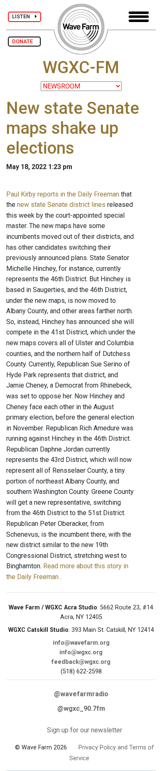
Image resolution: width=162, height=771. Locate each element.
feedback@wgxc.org (81, 661)
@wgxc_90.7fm (81, 708)
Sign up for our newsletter (84, 730)
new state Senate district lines (61, 205)
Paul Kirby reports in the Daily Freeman (62, 194)
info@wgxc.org (81, 652)
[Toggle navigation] (138, 17)
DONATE (24, 41)
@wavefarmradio (81, 694)
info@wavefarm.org (81, 642)
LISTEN (23, 16)
